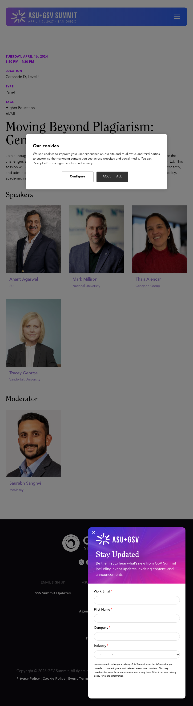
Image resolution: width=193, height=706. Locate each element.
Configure (77, 176)
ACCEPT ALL (112, 176)
